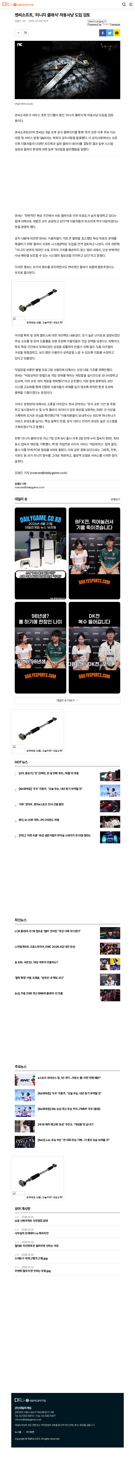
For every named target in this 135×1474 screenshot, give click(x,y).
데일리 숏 (21, 499)
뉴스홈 (18, 1432)
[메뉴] (130, 4)
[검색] (124, 4)
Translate (114, 24)
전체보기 (115, 499)
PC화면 (30, 1432)
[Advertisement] (67, 182)
